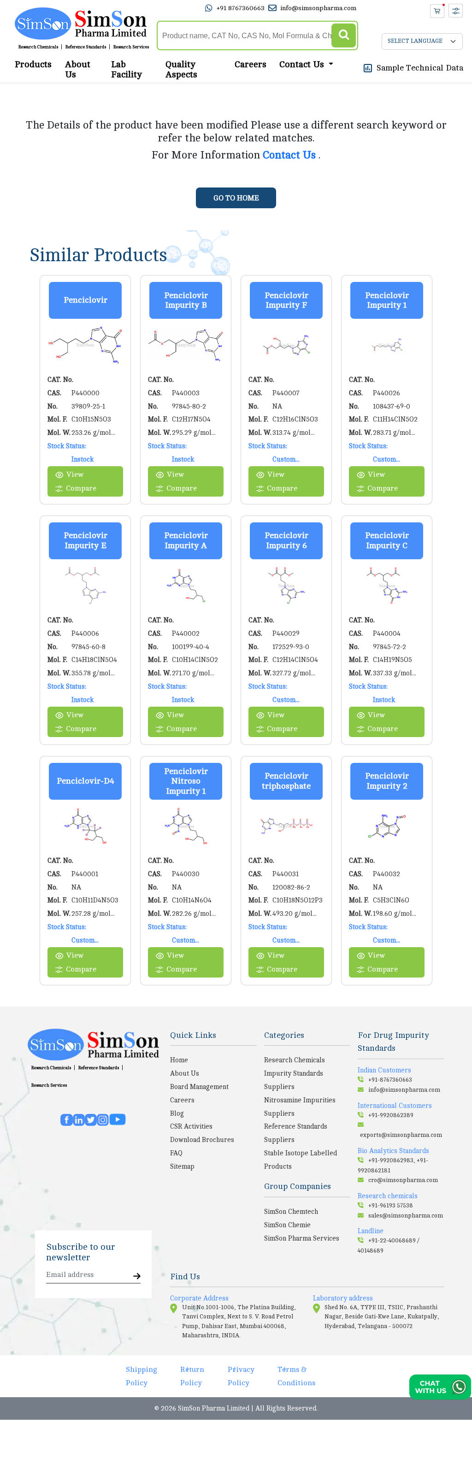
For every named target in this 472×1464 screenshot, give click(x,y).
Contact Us (291, 155)
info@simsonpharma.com (318, 8)
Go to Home (236, 198)
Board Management (199, 1086)
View (74, 474)
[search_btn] (343, 35)
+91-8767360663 (390, 1080)
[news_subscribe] (137, 1276)
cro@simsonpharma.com (403, 1180)
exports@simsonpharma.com (401, 1135)
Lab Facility (126, 69)
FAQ (176, 1153)
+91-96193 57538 (390, 1205)
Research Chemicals (38, 47)
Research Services (131, 47)
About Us (77, 69)
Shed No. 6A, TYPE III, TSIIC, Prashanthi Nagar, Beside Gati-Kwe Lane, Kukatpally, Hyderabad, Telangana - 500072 (381, 1316)
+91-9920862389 (390, 1115)
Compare (81, 488)
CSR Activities (191, 1126)
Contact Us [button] (302, 64)
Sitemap (182, 1166)
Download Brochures (202, 1139)
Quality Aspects (181, 69)
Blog (177, 1113)
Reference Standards (85, 47)
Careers (250, 64)
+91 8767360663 (240, 8)
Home (179, 1060)
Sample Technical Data (420, 67)
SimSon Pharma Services (301, 1238)
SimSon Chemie (287, 1225)
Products (33, 64)
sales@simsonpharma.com (405, 1215)
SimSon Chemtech (291, 1211)
